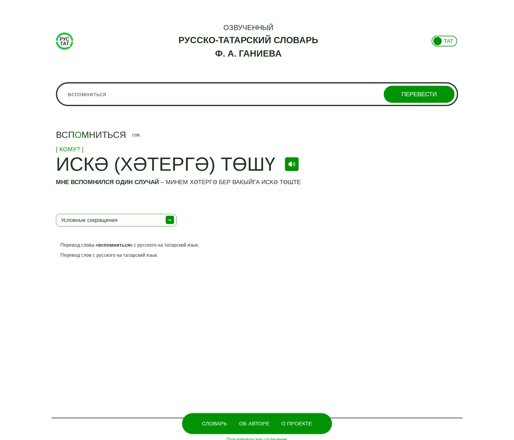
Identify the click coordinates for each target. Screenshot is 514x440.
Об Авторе (254, 424)
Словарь (214, 424)
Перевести (419, 94)
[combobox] (257, 94)
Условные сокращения (89, 220)
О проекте (296, 424)
